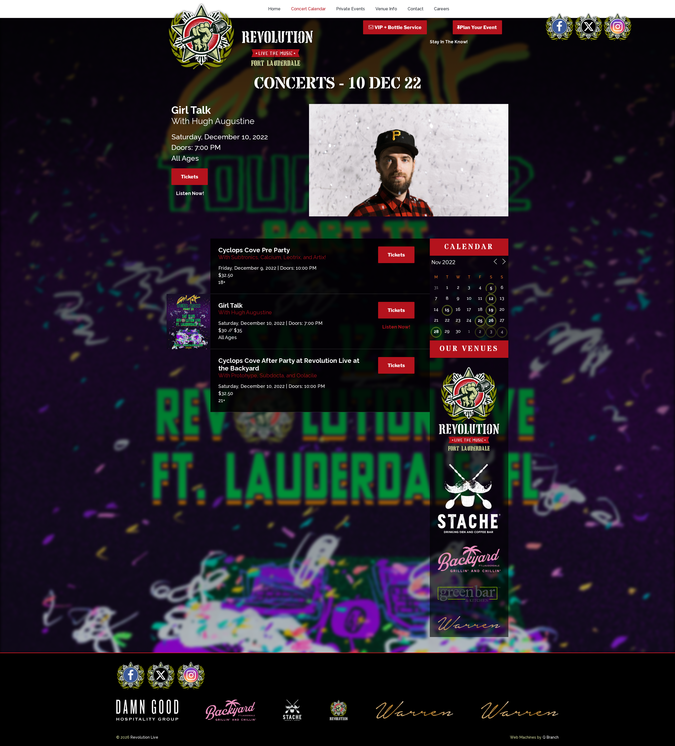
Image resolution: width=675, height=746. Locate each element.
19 (491, 309)
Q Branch (551, 737)
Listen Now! (190, 193)
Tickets (189, 176)
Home (274, 8)
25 (480, 320)
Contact (415, 8)
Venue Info (386, 8)
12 (491, 298)
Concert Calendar (308, 8)
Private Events (350, 8)
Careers (441, 8)
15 (447, 309)
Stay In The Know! (449, 41)
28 (436, 331)
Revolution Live (144, 737)
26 (491, 320)
